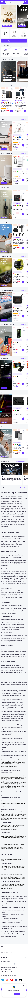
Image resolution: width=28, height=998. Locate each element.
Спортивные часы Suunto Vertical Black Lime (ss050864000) (18, 277)
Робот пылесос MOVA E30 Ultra (18, 174)
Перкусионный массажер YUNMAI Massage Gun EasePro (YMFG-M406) (20, 106)
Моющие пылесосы (7, 75)
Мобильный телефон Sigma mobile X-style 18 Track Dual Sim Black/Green (18, 345)
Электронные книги (6, 427)
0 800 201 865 (5, 962)
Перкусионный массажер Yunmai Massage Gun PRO (18, 243)
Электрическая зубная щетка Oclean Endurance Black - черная (18, 208)
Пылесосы (4, 119)
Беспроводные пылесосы (8, 77)
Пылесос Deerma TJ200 (18, 139)
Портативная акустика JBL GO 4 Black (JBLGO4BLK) (18, 311)
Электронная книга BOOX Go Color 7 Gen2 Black (18, 448)
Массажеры (4, 222)
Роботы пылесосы (6, 153)
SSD (2, 392)
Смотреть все (23, 119)
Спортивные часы (6, 256)
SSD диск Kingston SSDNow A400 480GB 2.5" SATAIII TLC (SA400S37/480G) (18, 413)
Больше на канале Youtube (21, 461)
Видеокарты (4, 358)
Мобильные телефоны (7, 324)
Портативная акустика (7, 290)
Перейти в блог (23, 487)
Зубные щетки (5, 187)
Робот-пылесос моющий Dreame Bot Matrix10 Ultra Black (6, 106)
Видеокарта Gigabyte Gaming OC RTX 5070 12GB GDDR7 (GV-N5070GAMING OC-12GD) (18, 379)
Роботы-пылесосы (7, 79)
